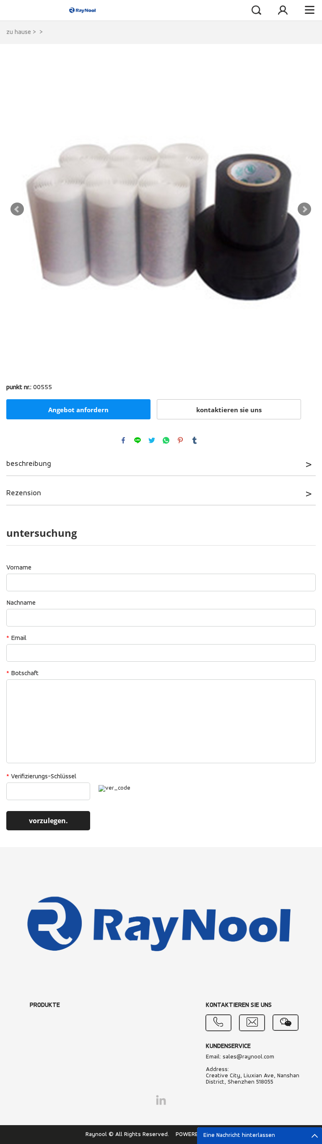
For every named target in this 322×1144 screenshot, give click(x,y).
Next (304, 209)
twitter (152, 440)
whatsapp (166, 440)
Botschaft (22, 673)
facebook (123, 440)
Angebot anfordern (78, 410)
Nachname (21, 603)
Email (16, 638)
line (137, 440)
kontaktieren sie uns (229, 410)
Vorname (18, 567)
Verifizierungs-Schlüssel (41, 776)
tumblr (194, 440)
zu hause (18, 32)
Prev (17, 209)
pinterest (180, 440)
